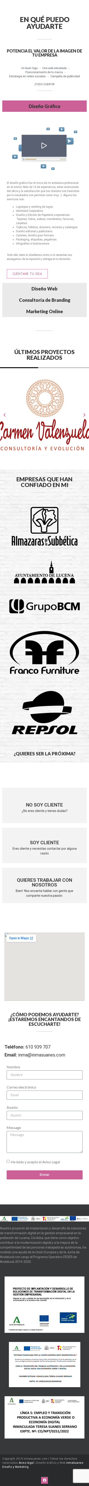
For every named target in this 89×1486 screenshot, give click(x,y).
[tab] (44, 106)
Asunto (12, 1107)
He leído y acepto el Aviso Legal (35, 1161)
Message (14, 1128)
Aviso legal (26, 1462)
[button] (4, 415)
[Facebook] (44, 1480)
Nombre (13, 1067)
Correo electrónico (21, 1087)
